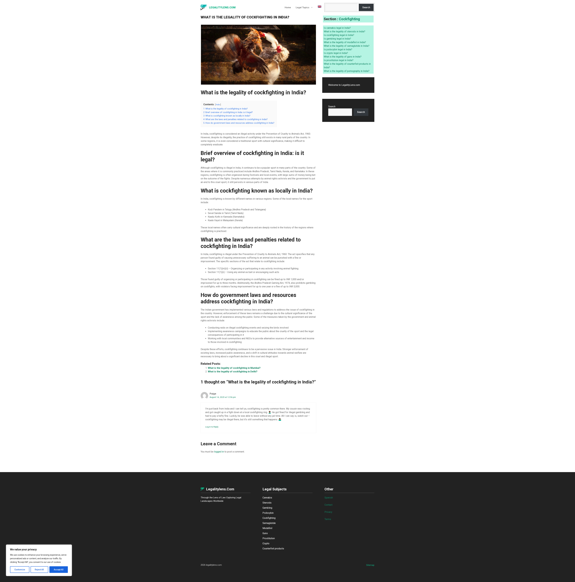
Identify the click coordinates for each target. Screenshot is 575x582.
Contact (328, 504)
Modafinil (267, 528)
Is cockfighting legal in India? (339, 35)
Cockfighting (349, 19)
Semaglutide (269, 523)
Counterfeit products (273, 548)
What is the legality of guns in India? (342, 56)
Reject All (39, 569)
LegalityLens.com (222, 7)
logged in (219, 451)
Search (366, 7)
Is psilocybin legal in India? (338, 49)
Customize (19, 569)
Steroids (266, 502)
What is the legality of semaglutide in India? (346, 45)
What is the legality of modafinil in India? (345, 42)
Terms (327, 519)
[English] (318, 7)
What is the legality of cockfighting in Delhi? (232, 371)
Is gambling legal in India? (337, 38)
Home (288, 7)
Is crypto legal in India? (336, 53)
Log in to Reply (211, 427)
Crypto (265, 543)
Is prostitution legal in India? (338, 60)
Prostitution (268, 538)
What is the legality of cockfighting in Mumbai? (234, 368)
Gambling (267, 507)
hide (218, 104)
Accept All (58, 569)
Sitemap (370, 565)
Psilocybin (268, 512)
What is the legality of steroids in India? (344, 31)
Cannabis (267, 497)
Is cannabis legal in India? (337, 28)
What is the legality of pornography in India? (346, 71)
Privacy (328, 512)
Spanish (328, 497)
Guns (265, 533)
